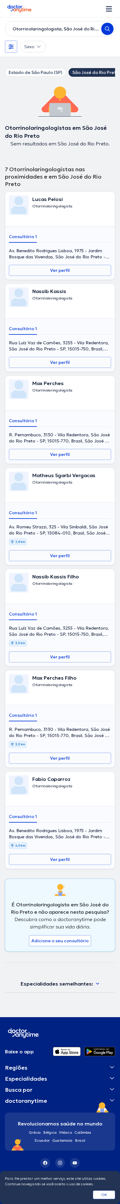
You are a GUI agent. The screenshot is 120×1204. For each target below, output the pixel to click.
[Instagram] (60, 1163)
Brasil (80, 1140)
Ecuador (42, 1140)
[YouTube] (75, 1163)
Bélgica (50, 1132)
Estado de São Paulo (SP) (35, 72)
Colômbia (82, 1132)
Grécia (35, 1132)
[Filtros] (11, 47)
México (65, 1132)
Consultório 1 (23, 236)
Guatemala (62, 1140)
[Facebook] (45, 1163)
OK (104, 1194)
